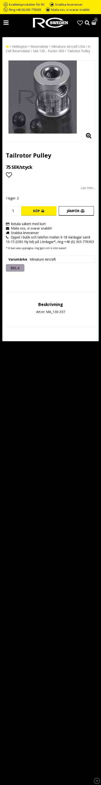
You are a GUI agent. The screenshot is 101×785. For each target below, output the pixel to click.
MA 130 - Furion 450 (48, 51)
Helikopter (19, 46)
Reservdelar (39, 46)
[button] (80, 22)
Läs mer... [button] (88, 188)
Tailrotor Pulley (78, 51)
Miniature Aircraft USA (68, 46)
